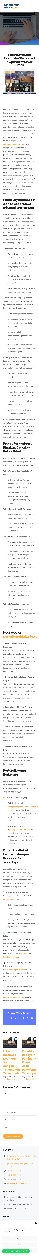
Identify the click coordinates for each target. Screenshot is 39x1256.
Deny (19, 1245)
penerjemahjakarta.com (13, 144)
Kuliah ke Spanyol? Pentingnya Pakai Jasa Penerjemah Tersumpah (29, 1042)
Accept (19, 1239)
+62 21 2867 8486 (14, 1171)
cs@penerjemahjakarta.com (18, 1183)
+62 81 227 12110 (14, 1175)
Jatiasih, (10, 1163)
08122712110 (8, 899)
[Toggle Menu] (34, 6)
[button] (36, 1222)
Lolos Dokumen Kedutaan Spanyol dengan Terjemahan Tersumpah (10, 1042)
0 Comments (10, 1079)
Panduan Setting (10, 957)
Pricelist (24, 953)
